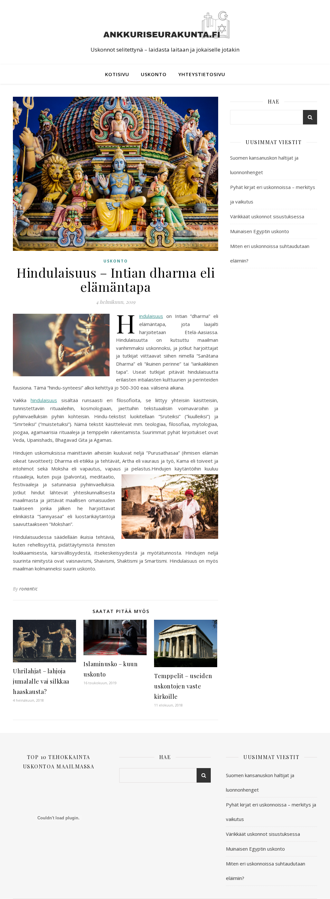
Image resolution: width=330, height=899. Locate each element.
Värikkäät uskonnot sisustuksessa (267, 216)
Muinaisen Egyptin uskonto (259, 231)
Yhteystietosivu (201, 74)
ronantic (28, 589)
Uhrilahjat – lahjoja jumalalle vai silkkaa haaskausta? (41, 681)
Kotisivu (117, 74)
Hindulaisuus (151, 316)
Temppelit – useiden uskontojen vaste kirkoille (183, 686)
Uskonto (154, 74)
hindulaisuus (44, 400)
